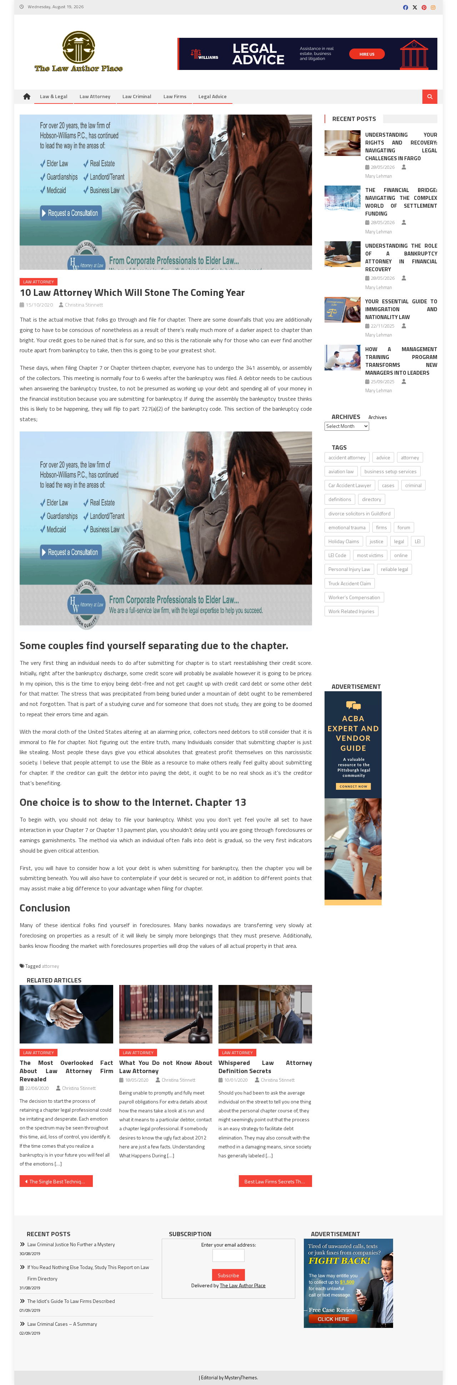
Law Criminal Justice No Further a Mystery (71, 1244)
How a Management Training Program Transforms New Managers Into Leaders (401, 361)
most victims (370, 555)
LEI (418, 541)
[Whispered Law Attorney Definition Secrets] (265, 1014)
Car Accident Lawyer (349, 485)
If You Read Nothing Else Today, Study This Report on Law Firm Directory (88, 1272)
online (401, 555)
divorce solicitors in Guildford (359, 513)
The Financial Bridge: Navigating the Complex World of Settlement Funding (401, 202)
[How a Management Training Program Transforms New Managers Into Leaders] (343, 357)
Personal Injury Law (349, 569)
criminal (413, 485)
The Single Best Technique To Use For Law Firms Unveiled (61, 1181)
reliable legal (394, 569)
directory (371, 499)
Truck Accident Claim (349, 583)
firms (381, 527)
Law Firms (175, 96)
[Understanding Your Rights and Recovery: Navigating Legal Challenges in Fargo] (343, 143)
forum (404, 527)
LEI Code (337, 555)
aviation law (341, 471)
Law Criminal (136, 96)
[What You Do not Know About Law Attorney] (166, 1014)
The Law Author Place (243, 1285)
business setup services (391, 471)
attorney (50, 966)
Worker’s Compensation (354, 597)
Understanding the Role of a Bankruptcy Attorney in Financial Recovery (401, 257)
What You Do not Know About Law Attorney (166, 1067)
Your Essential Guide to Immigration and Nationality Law (401, 309)
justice (376, 541)
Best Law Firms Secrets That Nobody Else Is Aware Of (278, 1181)
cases (388, 485)
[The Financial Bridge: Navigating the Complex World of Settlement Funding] (343, 198)
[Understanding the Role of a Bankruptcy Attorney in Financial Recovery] (343, 254)
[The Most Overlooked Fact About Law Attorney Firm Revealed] (66, 1014)
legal (399, 541)
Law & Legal (53, 96)
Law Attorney (95, 96)
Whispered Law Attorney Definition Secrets (265, 1067)
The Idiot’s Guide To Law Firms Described (71, 1301)
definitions (339, 499)
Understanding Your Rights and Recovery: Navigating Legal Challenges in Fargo (401, 146)
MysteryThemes (241, 1377)
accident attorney (347, 457)
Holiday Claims (343, 541)
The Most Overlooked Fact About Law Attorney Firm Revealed (66, 1071)
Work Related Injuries (351, 611)
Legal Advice (213, 96)
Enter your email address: (228, 1244)
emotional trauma (347, 527)
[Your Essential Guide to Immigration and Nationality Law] (343, 310)
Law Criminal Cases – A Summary (62, 1324)
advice (383, 457)
